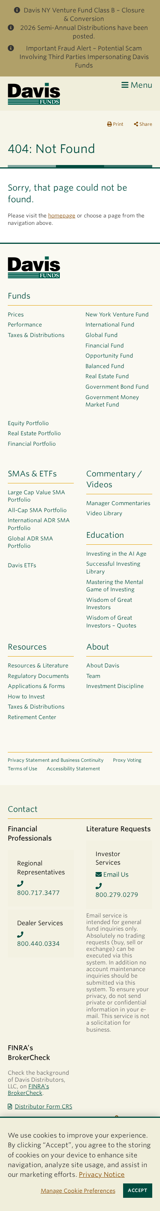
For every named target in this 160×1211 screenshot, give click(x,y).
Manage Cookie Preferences (78, 1190)
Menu (140, 85)
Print (117, 124)
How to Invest (26, 696)
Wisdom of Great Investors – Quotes (111, 622)
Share (145, 124)
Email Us (115, 874)
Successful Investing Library (113, 568)
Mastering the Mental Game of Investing (114, 586)
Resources (27, 647)
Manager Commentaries (118, 503)
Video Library (104, 513)
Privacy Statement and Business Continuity (56, 760)
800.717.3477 (38, 893)
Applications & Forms (36, 686)
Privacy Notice (102, 1174)
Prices (16, 314)
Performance (25, 324)
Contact (23, 809)
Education (105, 535)
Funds (19, 296)
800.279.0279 (117, 894)
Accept (137, 1190)
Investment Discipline (115, 686)
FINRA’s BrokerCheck (28, 1089)
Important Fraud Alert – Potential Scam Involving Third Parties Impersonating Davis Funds (84, 57)
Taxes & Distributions (36, 335)
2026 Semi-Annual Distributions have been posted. (84, 32)
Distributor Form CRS (43, 1106)
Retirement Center (32, 717)
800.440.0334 (38, 943)
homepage (61, 215)
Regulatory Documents (38, 676)
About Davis (102, 665)
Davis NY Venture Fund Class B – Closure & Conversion (84, 15)
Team (93, 676)
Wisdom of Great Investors (109, 604)
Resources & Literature (38, 665)
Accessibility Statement (73, 768)
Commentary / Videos (114, 479)
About (97, 647)
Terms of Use (22, 768)
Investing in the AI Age (116, 554)
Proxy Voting (127, 760)
